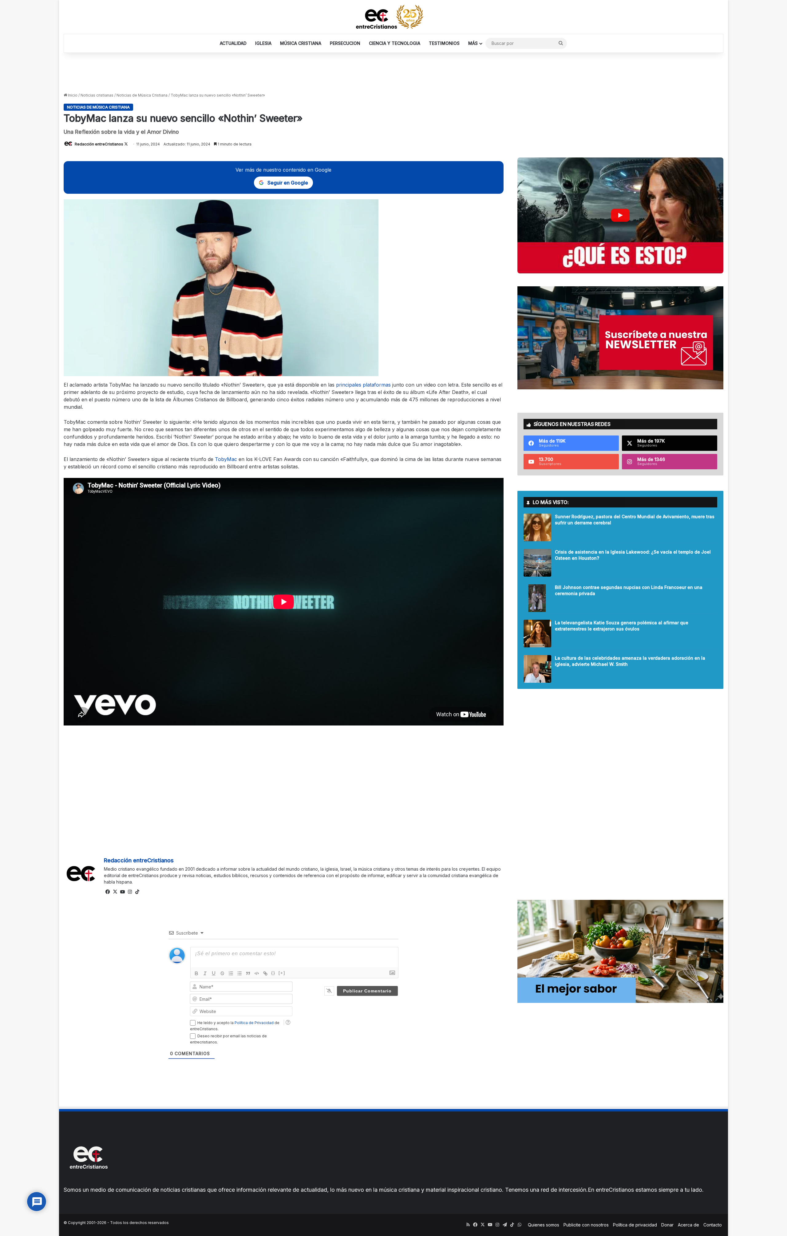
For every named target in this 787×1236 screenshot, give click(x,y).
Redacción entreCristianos (99, 144)
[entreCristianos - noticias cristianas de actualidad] (393, 17)
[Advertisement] (393, 73)
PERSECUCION (345, 43)
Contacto (712, 1224)
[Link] (265, 973)
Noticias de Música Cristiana (142, 95)
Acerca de (688, 1224)
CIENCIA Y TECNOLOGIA (394, 43)
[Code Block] (256, 973)
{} (273, 973)
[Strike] (222, 973)
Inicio (72, 95)
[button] (620, 215)
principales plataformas (363, 385)
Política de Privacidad (254, 1022)
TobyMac (227, 459)
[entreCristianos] (88, 1182)
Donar (667, 1224)
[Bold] (196, 973)
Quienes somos (543, 1224)
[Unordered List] (239, 973)
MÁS (473, 43)
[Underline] (213, 973)
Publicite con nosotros (586, 1224)
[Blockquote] (248, 973)
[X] (115, 892)
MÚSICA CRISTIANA (300, 43)
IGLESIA (263, 43)
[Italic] (205, 973)
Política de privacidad (635, 1224)
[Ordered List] (231, 973)
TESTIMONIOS (444, 43)
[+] (282, 973)
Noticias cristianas (97, 95)
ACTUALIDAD (233, 43)
